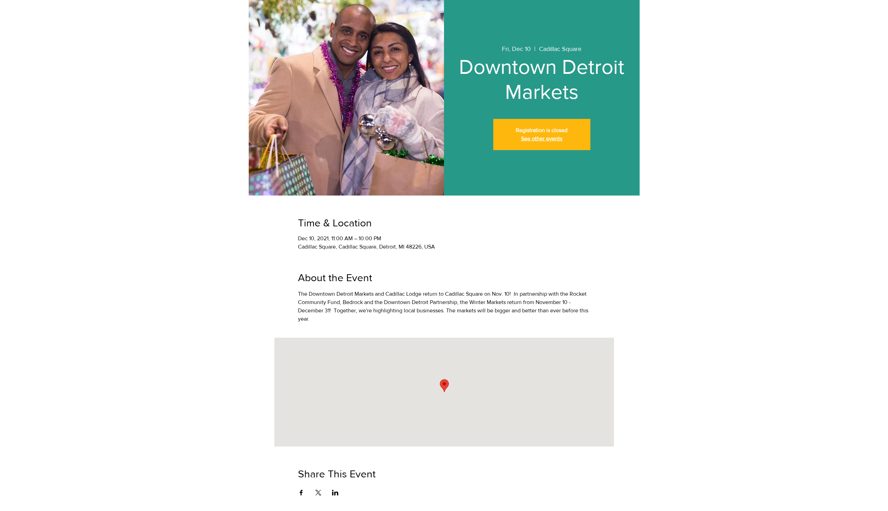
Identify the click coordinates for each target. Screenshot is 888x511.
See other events (541, 138)
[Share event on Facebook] (301, 492)
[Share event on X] (318, 492)
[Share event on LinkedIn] (335, 492)
